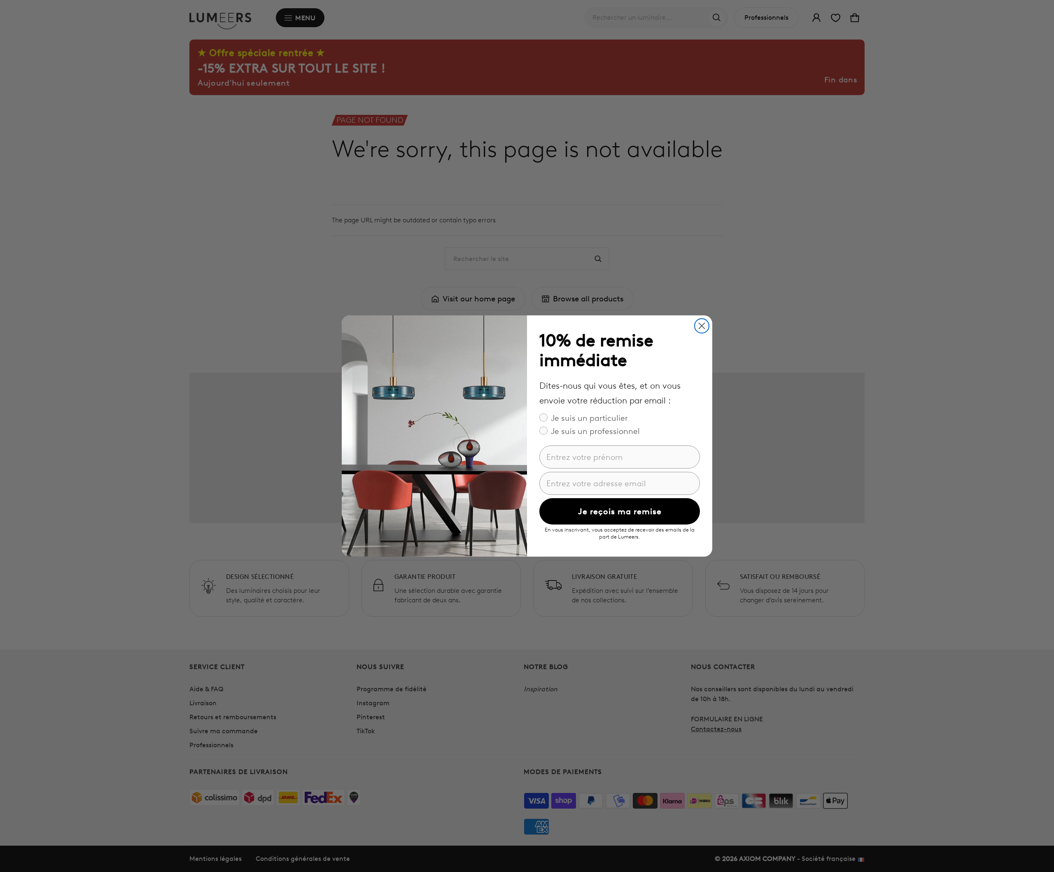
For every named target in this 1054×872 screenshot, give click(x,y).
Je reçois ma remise (620, 511)
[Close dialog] (702, 326)
